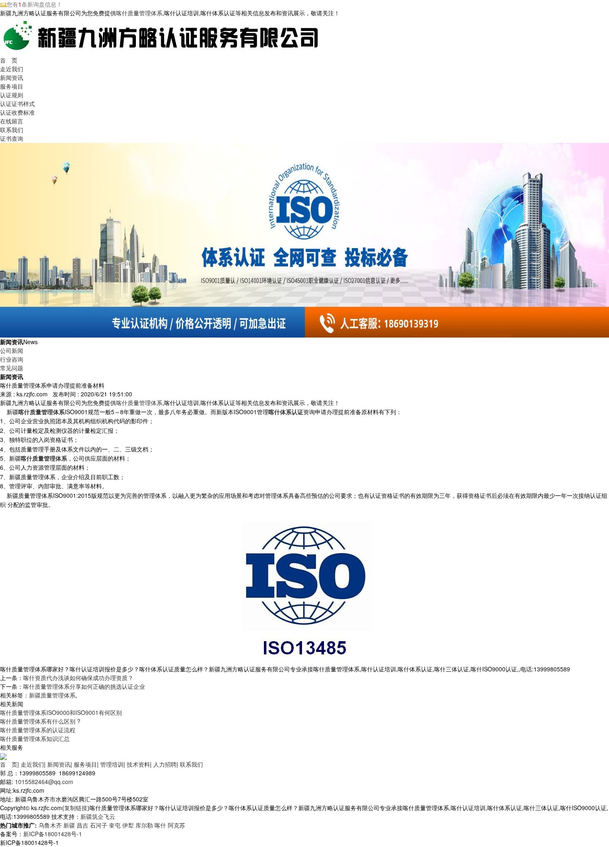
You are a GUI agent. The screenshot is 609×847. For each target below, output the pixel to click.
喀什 (160, 825)
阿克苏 (176, 825)
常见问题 (11, 368)
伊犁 (128, 825)
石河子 (98, 825)
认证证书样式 (17, 103)
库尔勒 (144, 825)
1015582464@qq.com (44, 781)
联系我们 (11, 129)
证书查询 (11, 138)
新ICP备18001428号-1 (52, 834)
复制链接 (75, 808)
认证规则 (11, 95)
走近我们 (11, 69)
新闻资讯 (11, 77)
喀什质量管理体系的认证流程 (37, 730)
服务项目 (11, 86)
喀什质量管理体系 (139, 13)
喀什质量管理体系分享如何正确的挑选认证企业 (84, 686)
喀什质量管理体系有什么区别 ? (40, 721)
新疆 (69, 825)
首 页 (8, 60)
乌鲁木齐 (50, 825)
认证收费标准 (17, 112)
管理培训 (111, 764)
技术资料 (138, 764)
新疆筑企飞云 (97, 816)
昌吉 (82, 825)
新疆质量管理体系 (52, 695)
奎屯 (115, 825)
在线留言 (11, 121)
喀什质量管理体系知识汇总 (35, 738)
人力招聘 (164, 764)
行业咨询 (11, 359)
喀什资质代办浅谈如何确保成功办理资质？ (78, 677)
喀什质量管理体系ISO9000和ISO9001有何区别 (61, 712)
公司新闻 (11, 350)
